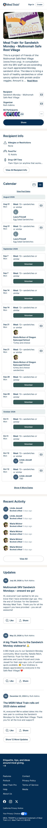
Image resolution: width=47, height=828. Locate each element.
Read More (32, 80)
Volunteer (28, 264)
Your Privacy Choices (12, 813)
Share (23, 122)
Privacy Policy (29, 780)
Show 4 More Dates (23, 487)
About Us (7, 793)
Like (12, 620)
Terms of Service (30, 785)
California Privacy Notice (13, 808)
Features (7, 776)
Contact (26, 776)
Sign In (31, 4)
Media (25, 789)
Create (39, 5)
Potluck (6, 780)
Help (5, 789)
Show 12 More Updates (17, 739)
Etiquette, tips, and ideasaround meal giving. (16, 761)
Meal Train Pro (10, 785)
